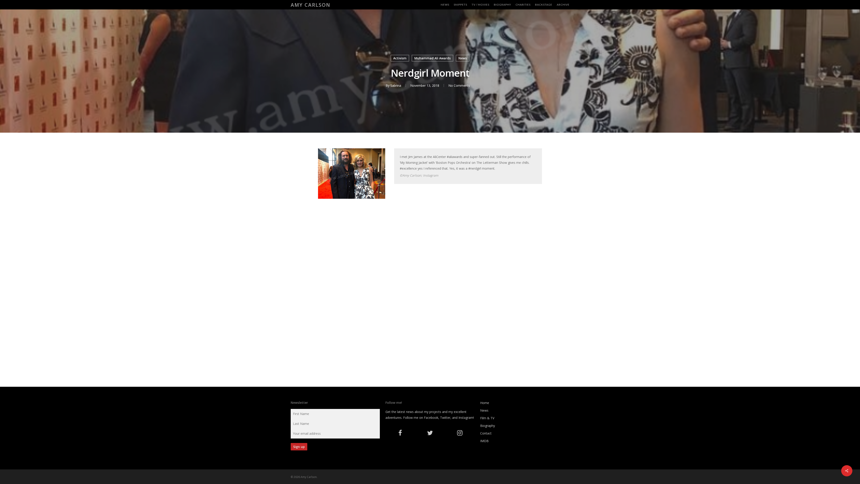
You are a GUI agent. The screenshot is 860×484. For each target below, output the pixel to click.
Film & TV (487, 418)
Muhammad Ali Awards (432, 58)
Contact (486, 433)
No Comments (459, 85)
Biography (487, 426)
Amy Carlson (310, 4)
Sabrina (395, 85)
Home (484, 403)
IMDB (484, 441)
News (462, 58)
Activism (399, 58)
